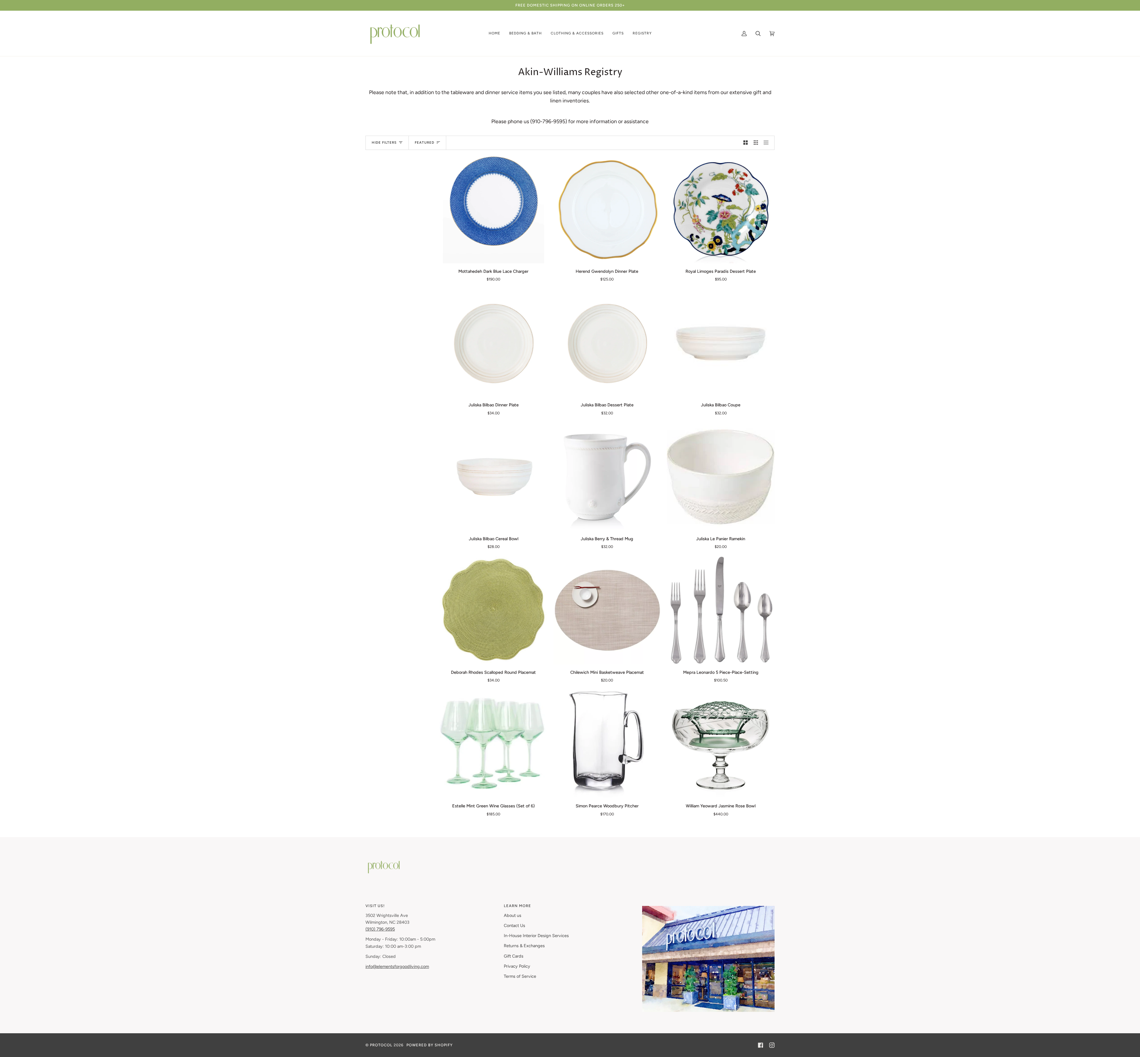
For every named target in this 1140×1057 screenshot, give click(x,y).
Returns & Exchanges (524, 945)
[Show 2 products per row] (745, 143)
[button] (494, 33)
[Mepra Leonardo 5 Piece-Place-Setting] (721, 610)
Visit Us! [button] (375, 906)
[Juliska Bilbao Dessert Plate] (607, 343)
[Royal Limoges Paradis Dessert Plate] (721, 210)
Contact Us (514, 925)
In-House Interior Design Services (536, 935)
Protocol (381, 1045)
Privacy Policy (517, 966)
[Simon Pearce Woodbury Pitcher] (607, 744)
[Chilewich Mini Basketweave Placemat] (607, 610)
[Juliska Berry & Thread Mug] (607, 477)
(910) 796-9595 (380, 929)
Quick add (493, 256)
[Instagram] (772, 1045)
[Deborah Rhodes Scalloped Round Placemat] (493, 610)
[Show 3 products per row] (756, 143)
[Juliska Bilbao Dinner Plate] (493, 343)
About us (512, 915)
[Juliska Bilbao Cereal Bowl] (493, 477)
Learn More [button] (517, 906)
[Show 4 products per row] (767, 143)
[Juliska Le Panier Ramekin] (721, 477)
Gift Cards (513, 956)
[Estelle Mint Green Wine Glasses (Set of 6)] (493, 744)
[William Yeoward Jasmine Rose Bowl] (721, 744)
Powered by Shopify (429, 1045)
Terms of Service (520, 976)
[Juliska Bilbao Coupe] (721, 343)
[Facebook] (760, 1045)
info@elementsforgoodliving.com (397, 966)
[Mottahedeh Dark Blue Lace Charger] (493, 210)
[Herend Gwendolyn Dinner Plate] (607, 210)
